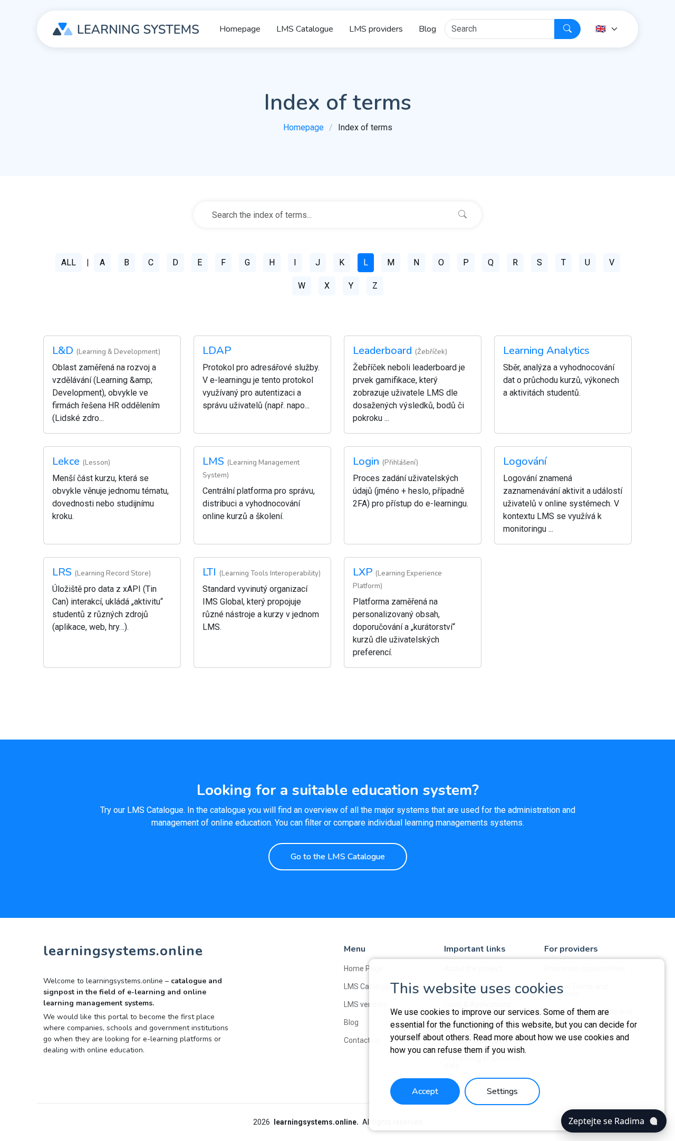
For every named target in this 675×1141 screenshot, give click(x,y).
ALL (68, 262)
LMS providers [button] (376, 29)
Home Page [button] (363, 968)
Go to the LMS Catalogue (338, 856)
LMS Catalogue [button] (304, 29)
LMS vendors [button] (365, 1004)
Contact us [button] (362, 1040)
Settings (502, 1091)
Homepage (303, 127)
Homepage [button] (240, 29)
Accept (425, 1091)
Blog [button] (427, 29)
